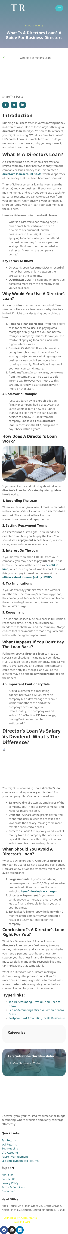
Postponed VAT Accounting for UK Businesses (37, 1018)
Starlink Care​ (22, 1221)
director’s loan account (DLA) (21, 174)
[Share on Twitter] (14, 105)
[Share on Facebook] (5, 105)
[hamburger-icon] (59, 8)
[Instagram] (12, 1230)
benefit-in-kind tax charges (39, 891)
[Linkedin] (20, 1230)
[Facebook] (4, 1230)
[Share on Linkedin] (22, 105)
